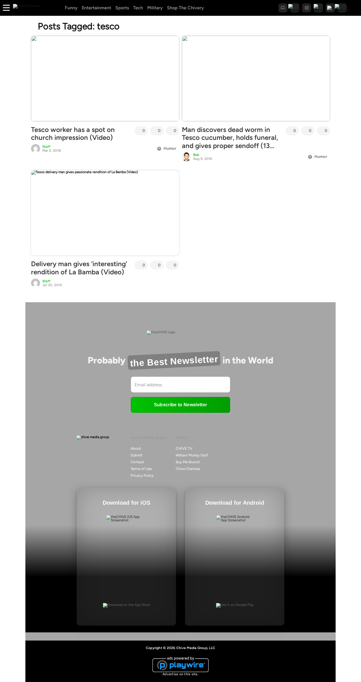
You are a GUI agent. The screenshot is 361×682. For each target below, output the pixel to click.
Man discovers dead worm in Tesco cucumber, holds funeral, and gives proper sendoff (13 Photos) (230, 141)
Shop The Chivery (185, 7)
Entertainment (96, 7)
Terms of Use (141, 469)
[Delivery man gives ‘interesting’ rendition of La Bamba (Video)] (105, 212)
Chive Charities (188, 469)
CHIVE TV (184, 448)
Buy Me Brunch (188, 462)
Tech (138, 7)
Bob (196, 155)
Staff (46, 147)
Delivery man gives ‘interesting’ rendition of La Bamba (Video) (79, 268)
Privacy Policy (142, 475)
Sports (122, 7)
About (136, 448)
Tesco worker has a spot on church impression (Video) (73, 133)
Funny (71, 7)
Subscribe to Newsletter (180, 404)
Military (155, 7)
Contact (137, 462)
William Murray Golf (192, 455)
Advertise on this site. (180, 674)
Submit (136, 455)
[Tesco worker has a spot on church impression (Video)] (105, 78)
